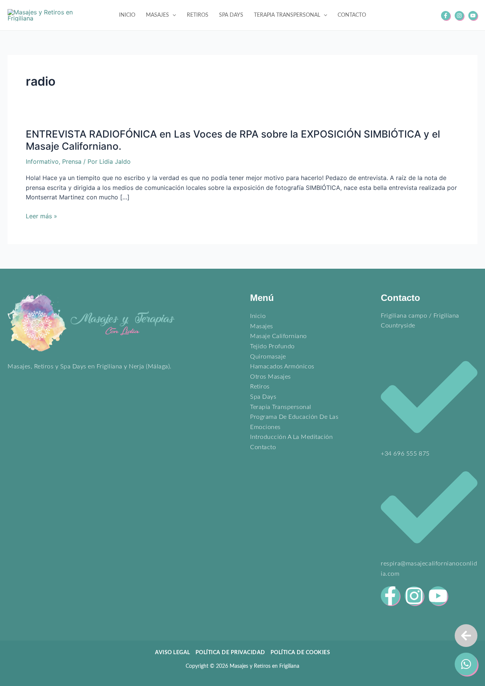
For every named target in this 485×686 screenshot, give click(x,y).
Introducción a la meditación (291, 437)
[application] (172, 15)
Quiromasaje (268, 357)
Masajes (261, 326)
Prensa (71, 161)
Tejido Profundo (272, 346)
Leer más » (41, 216)
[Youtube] (472, 15)
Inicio (258, 316)
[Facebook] (445, 15)
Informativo (42, 161)
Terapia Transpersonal (280, 407)
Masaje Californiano (278, 336)
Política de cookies (300, 652)
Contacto (263, 447)
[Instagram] (459, 15)
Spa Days (263, 397)
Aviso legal (172, 652)
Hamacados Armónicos (282, 366)
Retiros (260, 387)
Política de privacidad (230, 652)
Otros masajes (270, 377)
